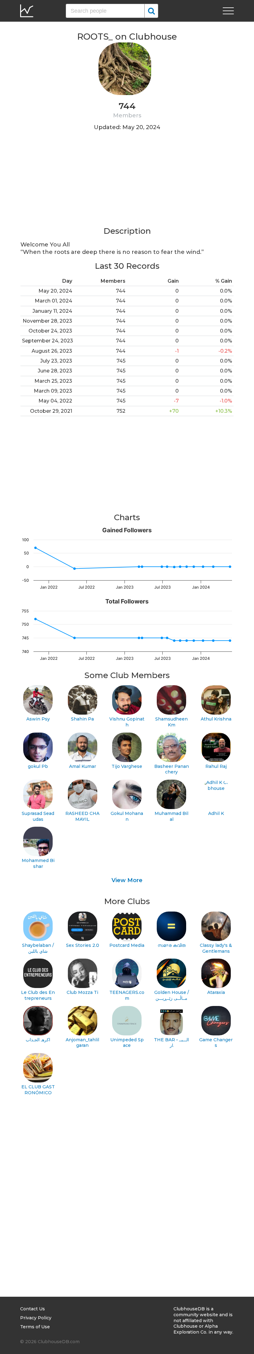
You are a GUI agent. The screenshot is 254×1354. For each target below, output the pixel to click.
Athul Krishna (216, 719)
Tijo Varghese (127, 766)
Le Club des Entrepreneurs (38, 995)
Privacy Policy (35, 1318)
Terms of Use (35, 1327)
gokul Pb (38, 766)
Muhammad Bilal (171, 816)
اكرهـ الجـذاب (38, 1040)
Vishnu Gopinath (126, 722)
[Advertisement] (127, 182)
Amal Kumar (82, 766)
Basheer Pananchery (171, 769)
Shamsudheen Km (171, 722)
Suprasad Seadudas (38, 816)
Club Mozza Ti (82, 992)
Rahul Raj (216, 766)
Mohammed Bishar (38, 863)
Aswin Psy (38, 719)
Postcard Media (126, 945)
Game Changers (216, 1042)
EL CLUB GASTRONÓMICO (38, 1089)
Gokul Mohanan (127, 816)
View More (127, 880)
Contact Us (32, 1309)
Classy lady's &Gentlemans (216, 948)
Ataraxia (216, 992)
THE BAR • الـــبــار (171, 1042)
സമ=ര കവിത (172, 945)
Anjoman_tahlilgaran (82, 1042)
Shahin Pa (82, 719)
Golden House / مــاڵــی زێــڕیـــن (171, 995)
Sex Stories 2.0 (82, 945)
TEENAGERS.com (126, 995)
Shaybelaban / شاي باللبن (38, 948)
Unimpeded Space (127, 1042)
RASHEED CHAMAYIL (82, 816)
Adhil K (216, 813)
